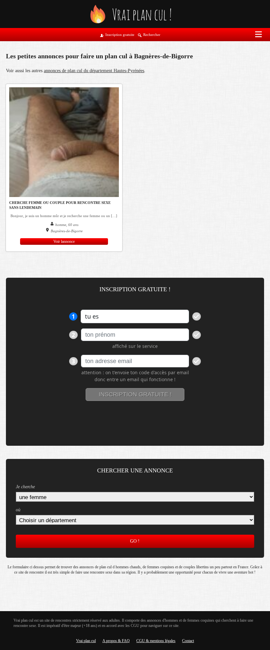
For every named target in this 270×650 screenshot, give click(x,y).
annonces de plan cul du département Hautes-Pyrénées (94, 70)
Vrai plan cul (86, 640)
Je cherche (25, 486)
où (18, 509)
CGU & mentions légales (156, 640)
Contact (188, 640)
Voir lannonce (64, 241)
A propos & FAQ (116, 640)
